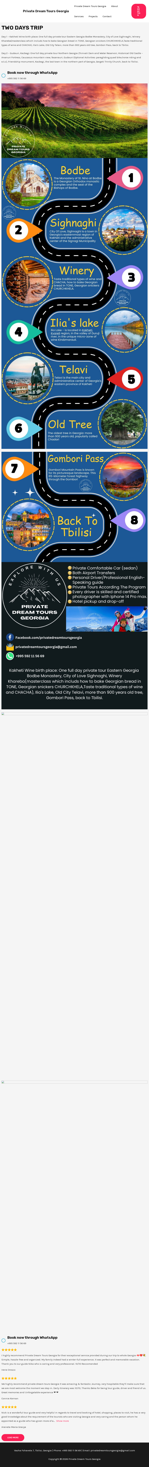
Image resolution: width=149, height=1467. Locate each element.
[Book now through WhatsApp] (3, 76)
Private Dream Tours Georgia (46, 11)
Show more (62, 1420)
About (114, 6)
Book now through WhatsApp (32, 73)
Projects (93, 16)
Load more (12, 1437)
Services (79, 16)
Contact (107, 16)
